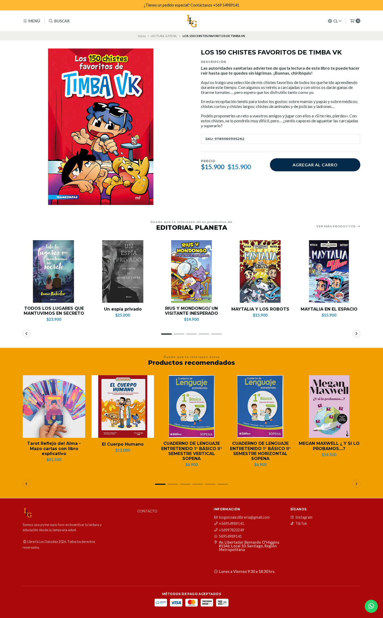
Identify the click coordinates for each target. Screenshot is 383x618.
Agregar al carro (315, 164)
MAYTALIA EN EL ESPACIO (329, 309)
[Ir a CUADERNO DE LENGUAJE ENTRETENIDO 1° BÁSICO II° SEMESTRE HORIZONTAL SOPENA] (260, 406)
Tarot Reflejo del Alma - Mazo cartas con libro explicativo (54, 448)
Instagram (303, 517)
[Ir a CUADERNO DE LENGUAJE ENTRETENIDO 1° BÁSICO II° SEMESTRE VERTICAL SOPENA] (191, 406)
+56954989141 (231, 523)
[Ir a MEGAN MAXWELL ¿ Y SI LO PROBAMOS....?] (329, 406)
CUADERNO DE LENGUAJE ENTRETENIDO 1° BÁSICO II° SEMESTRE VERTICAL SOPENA (191, 451)
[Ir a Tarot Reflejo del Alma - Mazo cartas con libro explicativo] (54, 406)
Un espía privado (123, 309)
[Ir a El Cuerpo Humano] (122, 406)
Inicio (142, 36)
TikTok (301, 523)
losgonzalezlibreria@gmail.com (244, 517)
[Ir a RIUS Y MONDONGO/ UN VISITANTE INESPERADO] (191, 271)
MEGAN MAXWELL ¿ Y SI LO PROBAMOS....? (329, 446)
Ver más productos (336, 226)
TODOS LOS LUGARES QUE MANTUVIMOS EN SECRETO (54, 311)
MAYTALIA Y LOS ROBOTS (260, 309)
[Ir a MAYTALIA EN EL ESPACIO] (329, 271)
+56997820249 (231, 530)
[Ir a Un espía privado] (122, 271)
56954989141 (230, 536)
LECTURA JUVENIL (164, 36)
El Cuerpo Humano (123, 444)
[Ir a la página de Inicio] (191, 20)
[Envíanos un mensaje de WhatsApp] (371, 606)
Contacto (147, 511)
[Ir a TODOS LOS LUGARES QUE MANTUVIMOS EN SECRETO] (54, 271)
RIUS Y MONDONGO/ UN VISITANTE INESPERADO (191, 311)
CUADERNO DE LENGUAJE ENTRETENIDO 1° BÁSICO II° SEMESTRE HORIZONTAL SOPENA (260, 451)
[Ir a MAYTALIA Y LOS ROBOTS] (260, 271)
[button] (166, 334)
